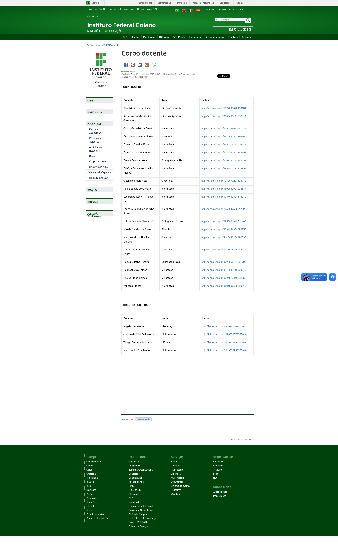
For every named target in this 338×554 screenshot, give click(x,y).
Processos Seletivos (95, 139)
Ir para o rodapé (148, 9)
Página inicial (93, 44)
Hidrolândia (92, 477)
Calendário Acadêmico (95, 130)
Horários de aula (98, 167)
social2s (133, 71)
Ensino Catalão (143, 419)
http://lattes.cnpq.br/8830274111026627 (223, 144)
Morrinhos (91, 489)
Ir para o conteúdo (95, 9)
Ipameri (90, 481)
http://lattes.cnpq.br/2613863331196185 (223, 136)
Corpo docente (97, 161)
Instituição (134, 461)
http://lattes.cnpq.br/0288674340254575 (223, 249)
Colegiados (134, 465)
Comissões (134, 473)
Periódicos (232, 36)
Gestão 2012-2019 (138, 522)
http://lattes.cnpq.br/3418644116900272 (223, 270)
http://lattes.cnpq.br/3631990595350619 (223, 286)
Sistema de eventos (214, 36)
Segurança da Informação (141, 506)
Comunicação (135, 477)
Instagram (218, 465)
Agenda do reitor (137, 481)
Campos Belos (93, 461)
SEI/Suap (133, 493)
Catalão (90, 465)
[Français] (191, 10)
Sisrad (92, 156)
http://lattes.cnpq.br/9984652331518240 (223, 196)
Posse (89, 493)
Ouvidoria (246, 36)
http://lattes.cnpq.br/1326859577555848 (224, 334)
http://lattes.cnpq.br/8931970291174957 (223, 168)
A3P (131, 498)
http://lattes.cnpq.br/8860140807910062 (224, 326)
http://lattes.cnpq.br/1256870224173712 (223, 180)
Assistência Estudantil (95, 148)
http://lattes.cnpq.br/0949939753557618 (224, 342)
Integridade (134, 502)
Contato (136, 36)
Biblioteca (164, 36)
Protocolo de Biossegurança (142, 518)
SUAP (125, 36)
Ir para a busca (131, 9)
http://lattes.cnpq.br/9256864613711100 (223, 221)
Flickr (215, 473)
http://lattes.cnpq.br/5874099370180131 (223, 108)
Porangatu (91, 498)
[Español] (198, 10)
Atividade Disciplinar (139, 514)
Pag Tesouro (149, 36)
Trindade (90, 506)
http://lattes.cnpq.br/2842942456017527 (223, 209)
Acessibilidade (208, 9)
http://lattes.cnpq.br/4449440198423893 (223, 237)
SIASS (132, 485)
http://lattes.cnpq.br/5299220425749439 (223, 160)
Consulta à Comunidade (141, 510)
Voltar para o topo (243, 439)
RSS (215, 477)
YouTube (217, 469)
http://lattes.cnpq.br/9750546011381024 (223, 128)
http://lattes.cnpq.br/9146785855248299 (223, 152)
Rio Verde (91, 502)
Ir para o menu (114, 9)
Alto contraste (227, 9)
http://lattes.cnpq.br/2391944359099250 (223, 229)
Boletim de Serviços (138, 526)
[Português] (176, 10)
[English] (183, 10)
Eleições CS (135, 489)
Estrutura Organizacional (141, 469)
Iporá (89, 485)
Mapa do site (244, 9)
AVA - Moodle (179, 36)
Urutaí (89, 510)
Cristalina (91, 473)
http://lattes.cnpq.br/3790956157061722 (223, 261)
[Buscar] (248, 20)
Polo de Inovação (95, 514)
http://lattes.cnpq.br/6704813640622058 (223, 277)
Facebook (218, 461)
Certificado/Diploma (100, 172)
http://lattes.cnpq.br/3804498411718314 (223, 116)
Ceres (89, 469)
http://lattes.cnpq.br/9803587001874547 (223, 188)
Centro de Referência (97, 518)
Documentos (195, 36)
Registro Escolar (98, 177)
